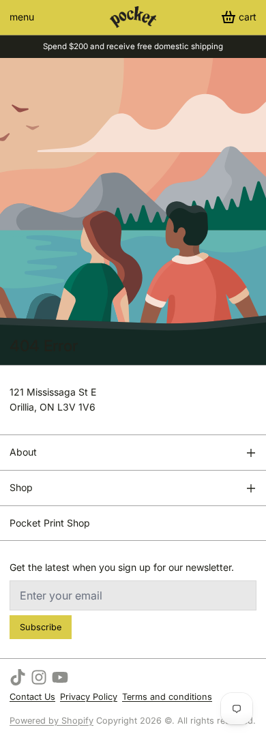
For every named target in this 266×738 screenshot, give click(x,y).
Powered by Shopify (51, 720)
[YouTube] (60, 677)
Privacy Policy (88, 697)
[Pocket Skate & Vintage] (133, 17)
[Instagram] (39, 677)
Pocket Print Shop (50, 523)
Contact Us (32, 697)
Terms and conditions (167, 697)
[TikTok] (18, 677)
